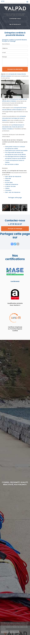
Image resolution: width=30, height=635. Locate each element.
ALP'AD (13, 2)
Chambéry (8, 190)
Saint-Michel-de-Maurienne (13, 176)
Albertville (8, 178)
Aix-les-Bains (9, 182)
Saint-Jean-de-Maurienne (12, 192)
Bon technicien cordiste (12, 164)
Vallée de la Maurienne (11, 184)
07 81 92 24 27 (16, 224)
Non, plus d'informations (14, 631)
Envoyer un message (15, 229)
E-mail (4, 52)
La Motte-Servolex (10, 186)
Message (4, 57)
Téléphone (4, 48)
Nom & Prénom (6, 44)
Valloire (7, 188)
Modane (7, 180)
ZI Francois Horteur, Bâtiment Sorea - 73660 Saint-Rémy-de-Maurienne (15, 14)
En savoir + (6, 207)
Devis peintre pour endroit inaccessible (16, 150)
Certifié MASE (15, 281)
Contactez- (15, 18)
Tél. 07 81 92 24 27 (15, 24)
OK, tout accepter (5, 631)
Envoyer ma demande (14, 69)
